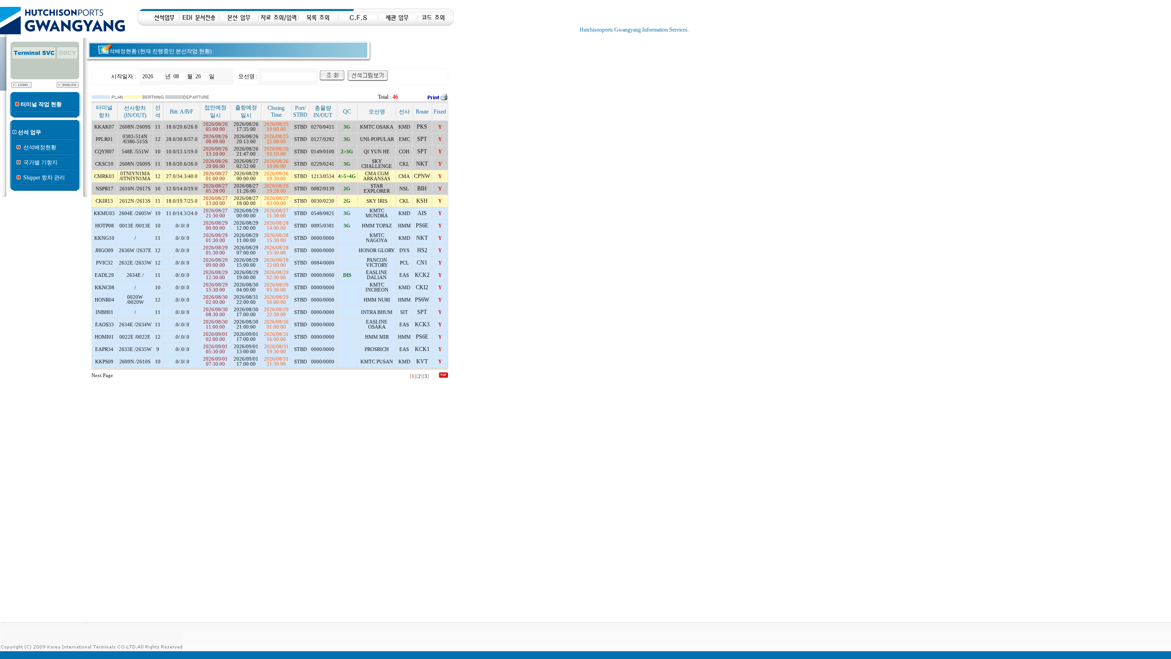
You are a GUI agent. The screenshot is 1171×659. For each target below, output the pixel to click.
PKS (422, 127)
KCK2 (422, 275)
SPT (422, 139)
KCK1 (422, 349)
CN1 (422, 262)
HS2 (422, 250)
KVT (422, 361)
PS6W (422, 300)
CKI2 (422, 287)
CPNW (422, 176)
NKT (422, 164)
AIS (422, 213)
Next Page (102, 375)
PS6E (422, 225)
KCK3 (422, 324)
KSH (422, 201)
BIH (422, 188)
